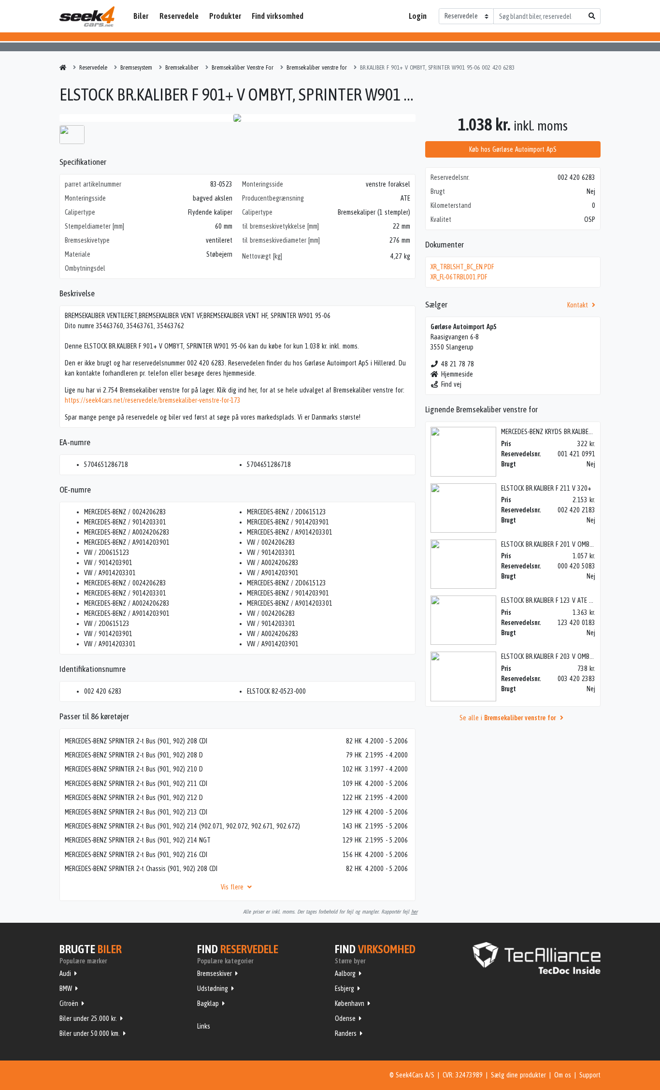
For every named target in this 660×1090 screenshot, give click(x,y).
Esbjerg (344, 988)
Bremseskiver (214, 973)
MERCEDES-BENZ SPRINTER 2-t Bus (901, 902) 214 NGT (138, 840)
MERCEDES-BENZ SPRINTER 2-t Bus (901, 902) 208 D (134, 755)
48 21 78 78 (457, 364)
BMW (65, 988)
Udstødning (212, 988)
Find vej (451, 384)
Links (203, 1026)
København (349, 1003)
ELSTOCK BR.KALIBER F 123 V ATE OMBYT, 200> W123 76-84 (580, 600)
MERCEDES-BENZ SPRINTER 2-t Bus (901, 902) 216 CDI (136, 854)
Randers (346, 1033)
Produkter (225, 16)
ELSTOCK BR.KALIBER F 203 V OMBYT (549, 656)
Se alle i (507, 718)
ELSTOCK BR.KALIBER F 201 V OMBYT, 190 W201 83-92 (572, 544)
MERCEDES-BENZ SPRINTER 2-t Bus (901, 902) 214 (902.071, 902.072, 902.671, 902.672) (182, 826)
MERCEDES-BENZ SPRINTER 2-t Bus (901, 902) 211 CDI (136, 783)
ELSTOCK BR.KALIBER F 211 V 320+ (546, 488)
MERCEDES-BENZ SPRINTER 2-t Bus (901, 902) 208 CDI (136, 741)
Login (418, 16)
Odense (345, 1018)
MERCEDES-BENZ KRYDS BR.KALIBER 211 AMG (559, 432)
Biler (140, 16)
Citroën (68, 1003)
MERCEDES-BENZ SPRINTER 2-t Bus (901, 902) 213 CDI (136, 812)
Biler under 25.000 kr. (88, 1018)
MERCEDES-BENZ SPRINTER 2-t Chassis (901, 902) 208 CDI (141, 868)
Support (590, 1075)
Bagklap (208, 1003)
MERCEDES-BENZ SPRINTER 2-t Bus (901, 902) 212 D (134, 797)
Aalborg (345, 973)
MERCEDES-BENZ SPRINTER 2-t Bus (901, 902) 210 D (134, 769)
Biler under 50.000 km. (89, 1033)
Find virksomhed (277, 16)
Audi (65, 973)
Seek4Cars (87, 16)
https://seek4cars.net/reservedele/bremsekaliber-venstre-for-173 (153, 400)
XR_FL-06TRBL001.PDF (458, 277)
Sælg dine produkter (518, 1075)
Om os (562, 1075)
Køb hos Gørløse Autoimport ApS (513, 149)
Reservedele (179, 16)
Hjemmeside (457, 374)
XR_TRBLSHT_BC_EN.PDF (462, 267)
